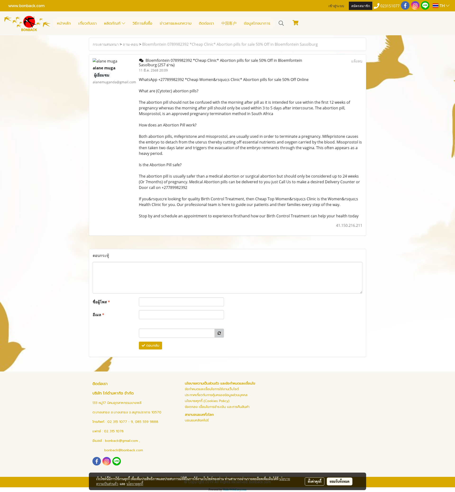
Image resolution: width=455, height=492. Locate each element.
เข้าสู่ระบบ (336, 5)
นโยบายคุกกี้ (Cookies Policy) (207, 400)
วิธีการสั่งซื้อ (142, 23)
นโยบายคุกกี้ (135, 484)
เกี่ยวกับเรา (87, 23)
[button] (281, 23)
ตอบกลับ (152, 345)
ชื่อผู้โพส (101, 301)
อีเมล (98, 314)
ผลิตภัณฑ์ (113, 23)
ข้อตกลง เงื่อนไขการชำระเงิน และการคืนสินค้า (217, 406)
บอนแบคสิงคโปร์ (197, 420)
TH (442, 5)
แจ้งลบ (356, 61)
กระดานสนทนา (106, 44)
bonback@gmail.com (121, 440)
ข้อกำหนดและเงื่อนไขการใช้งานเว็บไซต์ (212, 389)
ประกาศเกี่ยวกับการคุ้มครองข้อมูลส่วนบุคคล (216, 395)
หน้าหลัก (64, 23)
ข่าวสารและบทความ (175, 23)
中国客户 (229, 23)
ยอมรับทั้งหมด (340, 481)
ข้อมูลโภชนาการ (257, 23)
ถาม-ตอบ (130, 44)
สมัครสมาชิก (360, 5)
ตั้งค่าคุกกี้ (314, 481)
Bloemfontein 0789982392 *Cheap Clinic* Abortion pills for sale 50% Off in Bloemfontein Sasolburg (230, 44)
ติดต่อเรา (206, 23)
